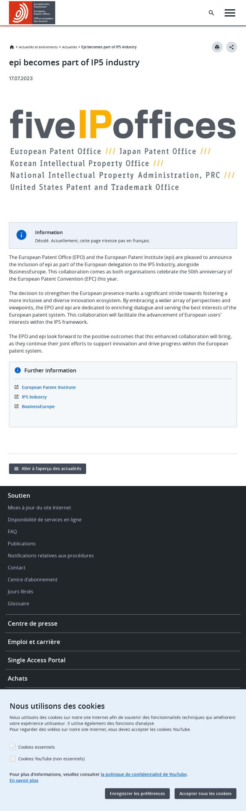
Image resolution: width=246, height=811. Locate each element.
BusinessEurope (38, 406)
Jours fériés (20, 591)
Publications (22, 543)
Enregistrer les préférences (137, 793)
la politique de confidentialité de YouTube (144, 774)
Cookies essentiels (36, 747)
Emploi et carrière (34, 642)
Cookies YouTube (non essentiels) (51, 759)
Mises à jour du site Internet (39, 507)
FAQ (12, 531)
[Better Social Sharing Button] (231, 47)
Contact (17, 567)
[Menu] (230, 13)
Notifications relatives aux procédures (51, 555)
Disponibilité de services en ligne (45, 519)
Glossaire (18, 603)
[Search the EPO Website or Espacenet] (211, 12)
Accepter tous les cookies (205, 793)
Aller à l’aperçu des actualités (51, 468)
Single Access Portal (37, 660)
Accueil (11, 47)
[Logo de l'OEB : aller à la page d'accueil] (32, 12)
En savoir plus (24, 780)
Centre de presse (33, 623)
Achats (18, 678)
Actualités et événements (38, 47)
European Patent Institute (49, 387)
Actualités (69, 47)
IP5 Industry (34, 397)
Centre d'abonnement (33, 579)
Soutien (19, 495)
